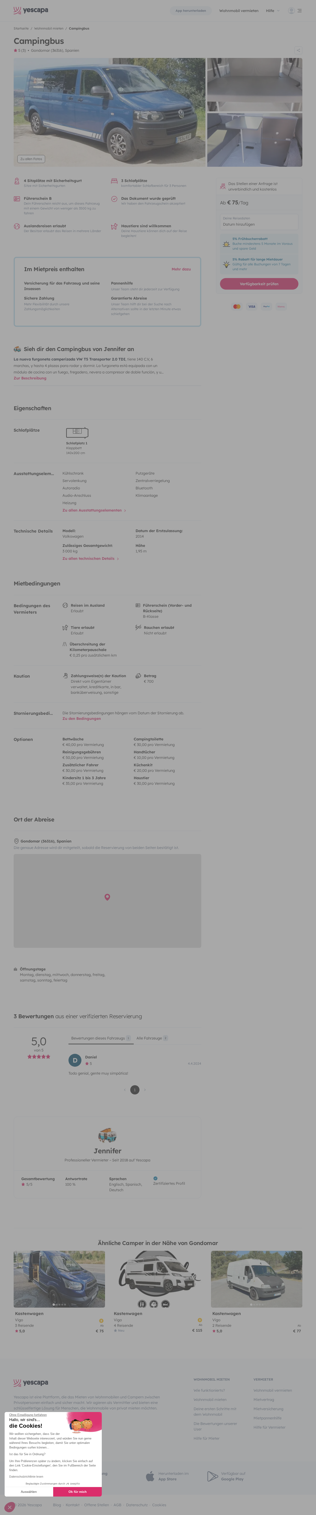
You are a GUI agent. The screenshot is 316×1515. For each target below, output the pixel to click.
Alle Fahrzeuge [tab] (151, 1038)
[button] (9, 1507)
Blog (57, 1505)
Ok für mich (77, 1492)
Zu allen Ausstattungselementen (92, 510)
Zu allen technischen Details (89, 558)
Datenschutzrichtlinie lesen (26, 1476)
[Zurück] (19, 1279)
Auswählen (29, 1492)
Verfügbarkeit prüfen (259, 284)
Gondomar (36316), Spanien (55, 50)
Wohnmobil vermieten (239, 10)
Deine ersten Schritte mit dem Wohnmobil (215, 1411)
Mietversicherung (268, 1408)
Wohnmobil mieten (210, 1399)
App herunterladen (191, 11)
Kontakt (73, 1505)
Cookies (159, 1505)
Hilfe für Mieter (207, 1438)
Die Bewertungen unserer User (215, 1426)
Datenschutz (137, 1505)
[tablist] (134, 1039)
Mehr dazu (181, 269)
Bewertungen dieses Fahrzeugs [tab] (100, 1038)
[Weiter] (99, 1279)
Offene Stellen (96, 1505)
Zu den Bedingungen (81, 718)
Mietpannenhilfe (268, 1418)
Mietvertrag (264, 1399)
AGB (117, 1505)
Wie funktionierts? (209, 1390)
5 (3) (22, 50)
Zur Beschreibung (30, 378)
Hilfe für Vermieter (269, 1427)
